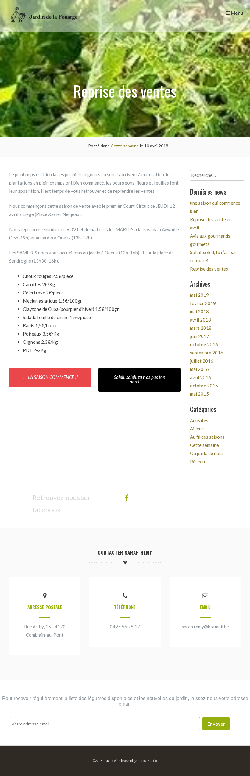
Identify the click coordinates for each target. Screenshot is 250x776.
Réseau (197, 461)
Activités (199, 420)
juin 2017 (199, 336)
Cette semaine (125, 145)
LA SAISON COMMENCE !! (50, 377)
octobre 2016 (204, 344)
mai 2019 (199, 295)
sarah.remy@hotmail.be (205, 626)
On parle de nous (207, 453)
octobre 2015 (204, 385)
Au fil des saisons (207, 437)
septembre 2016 (206, 352)
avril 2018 (200, 319)
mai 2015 (199, 394)
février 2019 (203, 303)
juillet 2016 (201, 361)
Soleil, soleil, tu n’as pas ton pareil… (139, 379)
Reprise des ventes (209, 268)
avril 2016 (200, 377)
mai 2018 (199, 311)
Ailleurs (197, 428)
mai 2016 (199, 369)
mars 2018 (201, 328)
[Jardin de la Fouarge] (43, 27)
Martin (152, 761)
